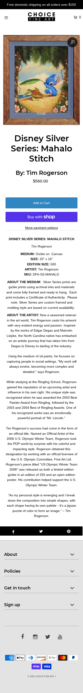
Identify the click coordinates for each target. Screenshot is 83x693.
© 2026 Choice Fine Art (40, 676)
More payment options (41, 228)
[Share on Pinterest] (69, 531)
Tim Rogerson (47, 172)
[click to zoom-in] (72, 42)
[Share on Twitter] (41, 531)
